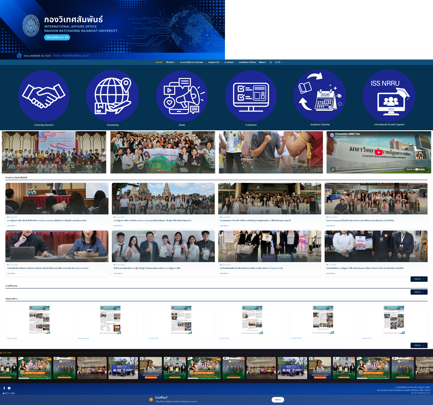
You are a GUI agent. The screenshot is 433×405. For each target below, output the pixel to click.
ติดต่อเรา (262, 62)
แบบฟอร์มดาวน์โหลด (247, 62)
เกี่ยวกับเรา (170, 62)
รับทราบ (278, 400)
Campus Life (214, 62)
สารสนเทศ (229, 62)
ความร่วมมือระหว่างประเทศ (191, 62)
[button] (26, 152)
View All (417, 279)
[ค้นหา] (270, 62)
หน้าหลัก (159, 62)
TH (279, 62)
